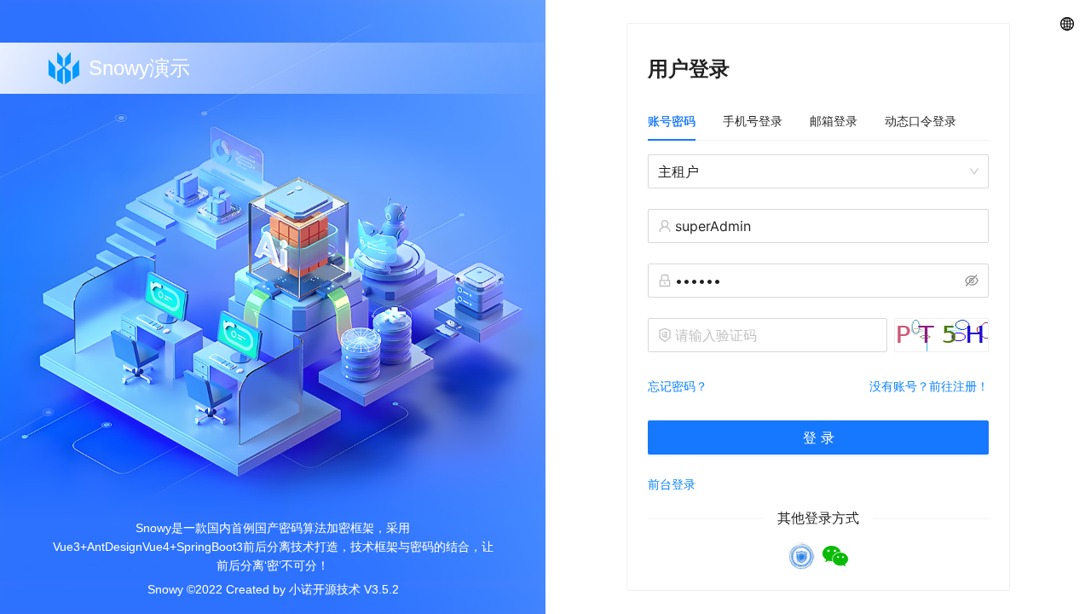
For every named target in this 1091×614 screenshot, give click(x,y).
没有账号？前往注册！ (929, 386)
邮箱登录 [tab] (833, 120)
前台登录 (672, 484)
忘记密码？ (677, 386)
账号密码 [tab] (672, 120)
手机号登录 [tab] (752, 120)
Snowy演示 (139, 67)
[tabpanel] (818, 314)
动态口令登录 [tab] (920, 120)
